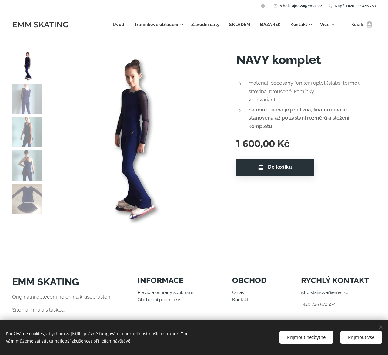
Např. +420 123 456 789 (355, 5)
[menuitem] (120, 24)
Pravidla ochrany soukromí (165, 292)
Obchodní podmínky (159, 300)
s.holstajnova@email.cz (301, 5)
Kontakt (240, 300)
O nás (238, 292)
